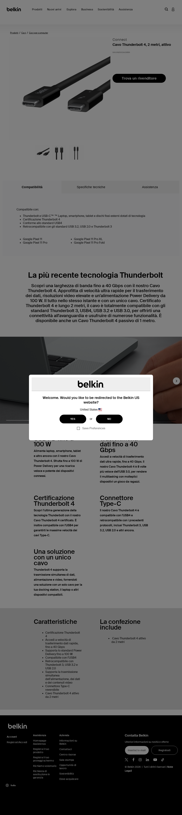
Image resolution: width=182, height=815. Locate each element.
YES (72, 419)
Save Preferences (93, 428)
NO (109, 419)
